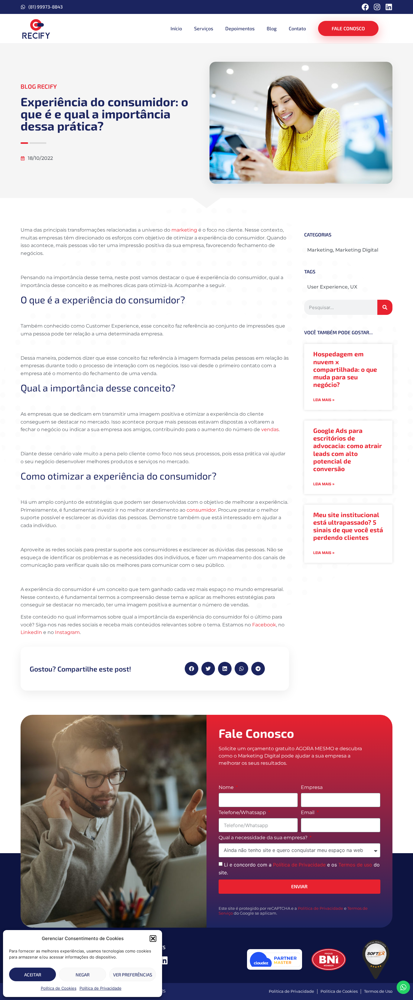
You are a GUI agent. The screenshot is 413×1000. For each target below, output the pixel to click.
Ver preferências (132, 974)
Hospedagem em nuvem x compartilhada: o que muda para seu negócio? (345, 369)
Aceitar (32, 974)
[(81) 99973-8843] (23, 7)
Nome (227, 787)
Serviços (203, 28)
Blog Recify (39, 86)
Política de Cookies (58, 988)
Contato (297, 28)
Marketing (320, 250)
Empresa (312, 787)
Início (176, 28)
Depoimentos (240, 28)
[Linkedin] (388, 7)
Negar (82, 974)
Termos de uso (355, 865)
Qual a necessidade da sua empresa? (264, 837)
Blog (272, 28)
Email (308, 812)
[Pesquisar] (384, 307)
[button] (153, 939)
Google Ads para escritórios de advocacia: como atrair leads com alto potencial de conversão (347, 449)
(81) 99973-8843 (45, 6)
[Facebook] (365, 7)
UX (353, 287)
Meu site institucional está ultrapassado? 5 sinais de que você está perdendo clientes (348, 526)
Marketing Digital (356, 250)
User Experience (327, 287)
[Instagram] (377, 7)
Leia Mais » (324, 400)
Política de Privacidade (101, 988)
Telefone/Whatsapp (243, 812)
